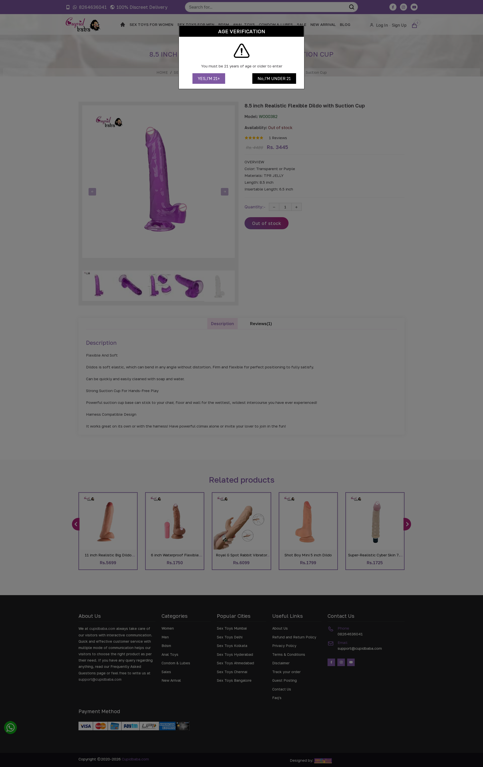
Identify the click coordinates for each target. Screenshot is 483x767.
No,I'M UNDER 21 (274, 78)
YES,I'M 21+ (209, 78)
